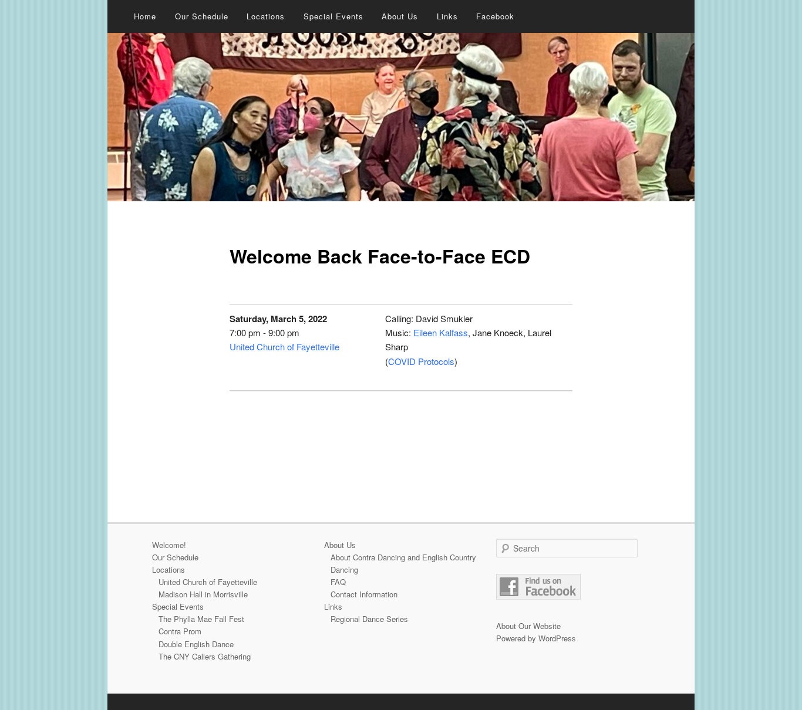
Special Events (333, 16)
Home (145, 16)
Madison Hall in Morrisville (203, 594)
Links (447, 16)
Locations (266, 16)
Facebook (495, 16)
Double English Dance (196, 644)
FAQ (338, 581)
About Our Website (528, 625)
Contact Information (364, 594)
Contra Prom (180, 631)
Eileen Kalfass (440, 332)
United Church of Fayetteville (284, 346)
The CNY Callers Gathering (205, 656)
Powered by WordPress (536, 638)
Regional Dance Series (369, 618)
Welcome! (169, 544)
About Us (400, 16)
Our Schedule (201, 16)
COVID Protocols (421, 361)
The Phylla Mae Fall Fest (201, 618)
